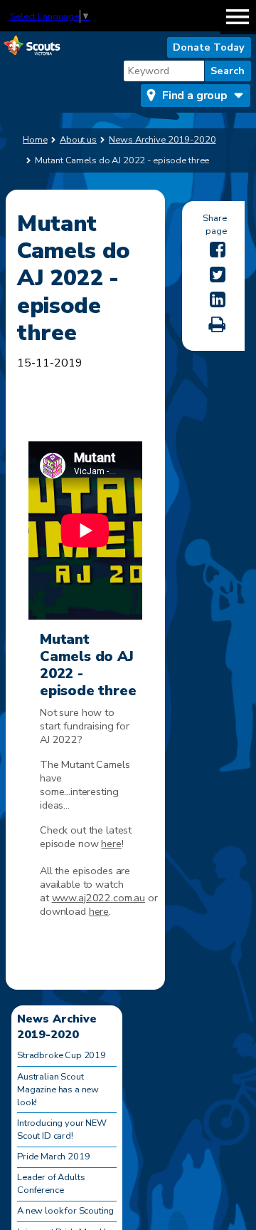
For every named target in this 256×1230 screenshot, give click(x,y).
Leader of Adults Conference (51, 1183)
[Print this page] (216, 324)
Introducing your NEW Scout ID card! (62, 1129)
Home (35, 139)
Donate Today (209, 47)
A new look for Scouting (65, 1210)
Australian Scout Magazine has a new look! (58, 1089)
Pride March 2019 (53, 1156)
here (111, 843)
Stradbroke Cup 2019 (61, 1055)
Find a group (195, 95)
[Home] (32, 46)
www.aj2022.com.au (99, 898)
